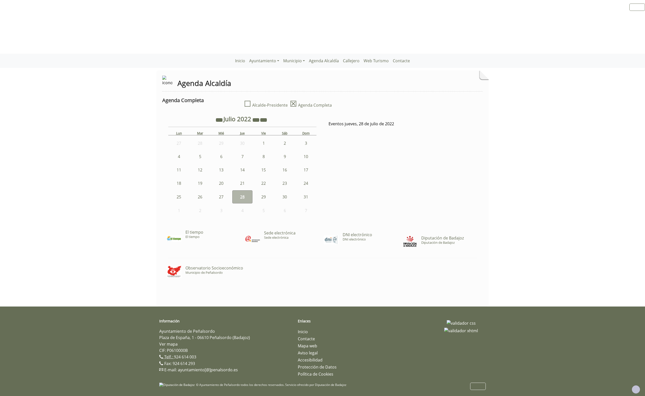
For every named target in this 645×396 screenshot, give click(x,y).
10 (306, 156)
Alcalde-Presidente (266, 105)
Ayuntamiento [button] (262, 61)
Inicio (240, 61)
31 (306, 197)
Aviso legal (308, 353)
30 (284, 197)
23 (284, 183)
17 (306, 170)
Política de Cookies (315, 374)
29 (263, 197)
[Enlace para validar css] (461, 322)
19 (200, 183)
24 (306, 183)
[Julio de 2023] (256, 120)
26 (200, 197)
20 (221, 183)
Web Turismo (376, 61)
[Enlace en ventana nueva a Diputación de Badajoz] (177, 385)
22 (263, 183)
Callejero (351, 61)
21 (242, 183)
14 (242, 170)
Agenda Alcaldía (324, 61)
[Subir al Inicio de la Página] (636, 389)
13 (221, 170)
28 (242, 197)
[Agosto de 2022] (263, 120)
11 (179, 170)
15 (263, 170)
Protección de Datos (317, 367)
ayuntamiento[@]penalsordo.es (208, 370)
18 (179, 183)
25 (179, 197)
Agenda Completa (311, 105)
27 (221, 197)
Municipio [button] (292, 61)
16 (284, 170)
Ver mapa (168, 344)
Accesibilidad (310, 360)
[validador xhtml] (461, 330)
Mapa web (307, 346)
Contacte (401, 61)
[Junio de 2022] (219, 120)
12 (200, 170)
